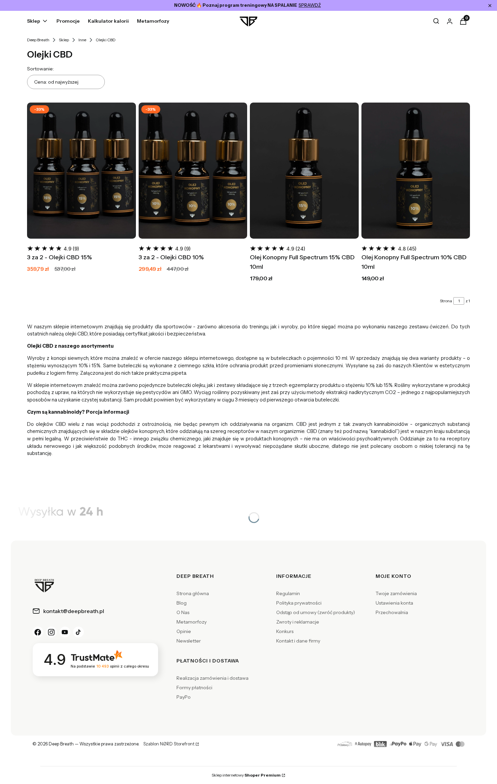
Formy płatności (194, 687)
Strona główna (192, 593)
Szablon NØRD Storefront (168, 744)
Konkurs (284, 631)
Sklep (64, 39)
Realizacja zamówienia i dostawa (212, 678)
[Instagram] (51, 632)
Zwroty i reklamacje (297, 622)
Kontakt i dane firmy (298, 641)
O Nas (182, 612)
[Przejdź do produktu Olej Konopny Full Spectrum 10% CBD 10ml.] (415, 171)
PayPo (183, 697)
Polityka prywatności (299, 603)
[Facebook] (37, 632)
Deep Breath (38, 39)
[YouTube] (65, 632)
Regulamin (288, 593)
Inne (82, 39)
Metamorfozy (191, 622)
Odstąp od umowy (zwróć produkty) (315, 612)
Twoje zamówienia (396, 593)
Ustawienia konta (394, 603)
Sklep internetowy (246, 775)
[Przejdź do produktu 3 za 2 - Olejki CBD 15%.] (81, 171)
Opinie (183, 631)
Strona (446, 300)
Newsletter (188, 641)
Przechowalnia (392, 612)
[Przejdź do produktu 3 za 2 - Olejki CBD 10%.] (193, 171)
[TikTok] (78, 632)
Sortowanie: (40, 69)
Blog (181, 603)
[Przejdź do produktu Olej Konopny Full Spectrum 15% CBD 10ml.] (304, 171)
